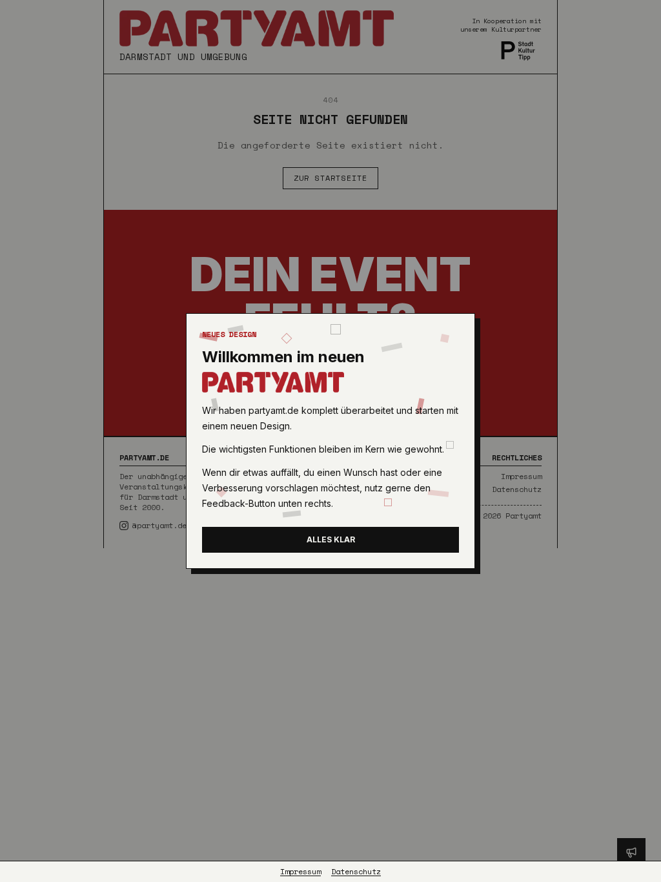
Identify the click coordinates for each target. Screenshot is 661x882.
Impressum (300, 872)
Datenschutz (356, 872)
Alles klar (331, 539)
